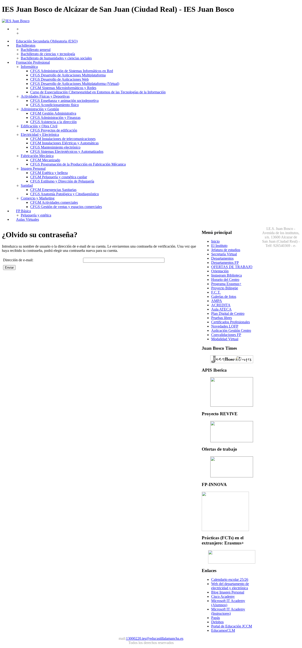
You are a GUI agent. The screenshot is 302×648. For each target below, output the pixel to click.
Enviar (9, 267)
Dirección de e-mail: (18, 260)
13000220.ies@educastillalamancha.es (154, 638)
